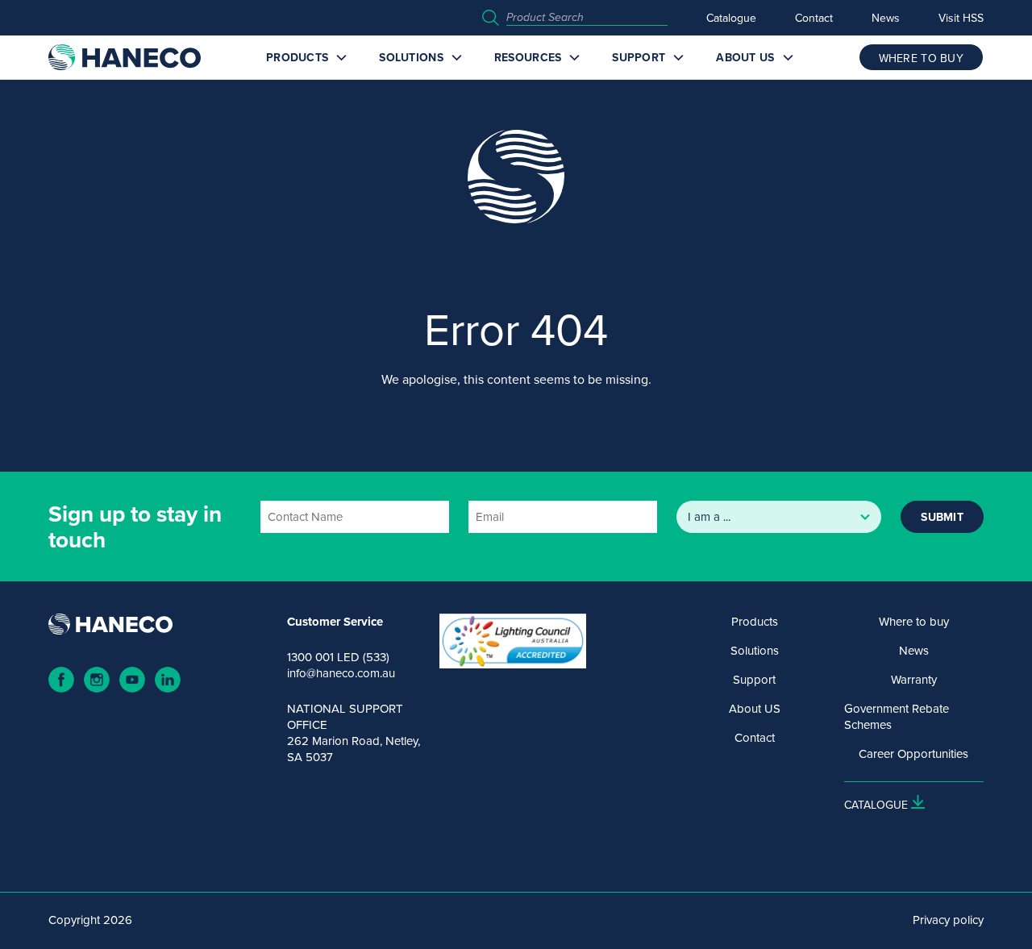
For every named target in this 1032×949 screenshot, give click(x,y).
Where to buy (914, 622)
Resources (528, 57)
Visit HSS (961, 18)
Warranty (914, 680)
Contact (814, 18)
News (886, 18)
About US (745, 57)
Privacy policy (948, 920)
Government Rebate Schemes (896, 717)
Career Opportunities (913, 754)
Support (638, 57)
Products (297, 57)
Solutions (411, 57)
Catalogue (731, 18)
